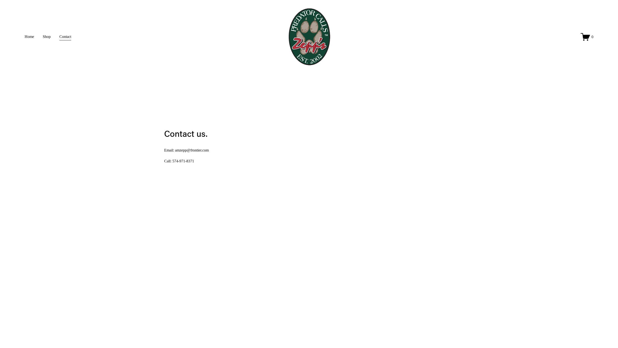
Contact (65, 37)
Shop (47, 37)
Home (29, 37)
